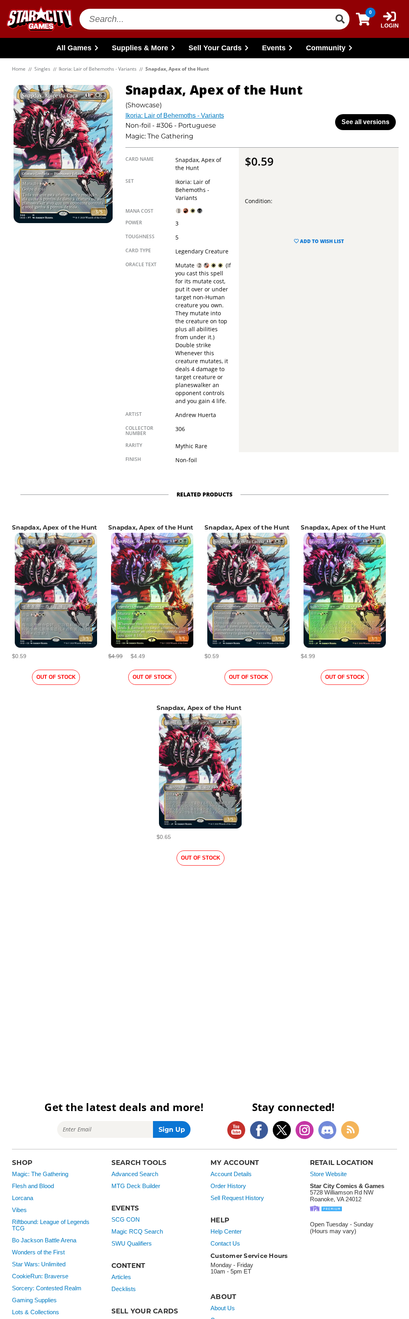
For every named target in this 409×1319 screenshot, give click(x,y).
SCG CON (125, 1219)
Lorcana (22, 1198)
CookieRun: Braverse (40, 1276)
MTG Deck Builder (135, 1186)
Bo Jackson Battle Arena (44, 1240)
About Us (222, 1308)
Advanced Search (134, 1174)
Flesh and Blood (33, 1186)
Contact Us (225, 1243)
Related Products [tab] (204, 494)
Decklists (123, 1289)
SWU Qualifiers (131, 1243)
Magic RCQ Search (137, 1231)
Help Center (226, 1231)
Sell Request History (237, 1198)
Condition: (258, 201)
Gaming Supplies (34, 1300)
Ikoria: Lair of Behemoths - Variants (174, 115)
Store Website (328, 1174)
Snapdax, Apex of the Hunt (54, 527)
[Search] (339, 19)
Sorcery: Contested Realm (46, 1288)
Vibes (19, 1210)
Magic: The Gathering (40, 1174)
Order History (228, 1186)
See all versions (365, 122)
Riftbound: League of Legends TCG (50, 1225)
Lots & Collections (35, 1312)
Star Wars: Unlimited (39, 1264)
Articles (121, 1277)
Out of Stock (55, 677)
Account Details (231, 1174)
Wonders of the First (38, 1252)
